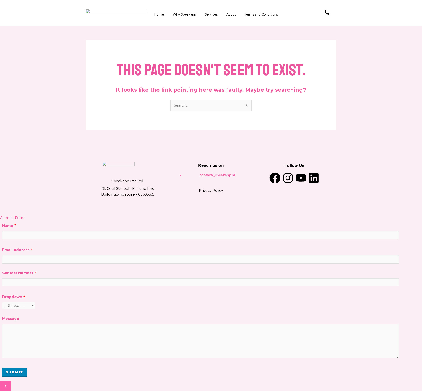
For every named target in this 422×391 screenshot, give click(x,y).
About (231, 14)
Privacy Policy (211, 190)
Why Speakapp (184, 14)
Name (9, 226)
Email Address (17, 250)
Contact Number (19, 273)
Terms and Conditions (261, 14)
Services (211, 14)
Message (10, 319)
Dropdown (13, 297)
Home (159, 14)
